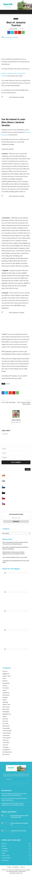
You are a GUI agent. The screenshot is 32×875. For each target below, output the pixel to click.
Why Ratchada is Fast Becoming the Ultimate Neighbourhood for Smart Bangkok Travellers (13, 553)
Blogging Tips (5, 673)
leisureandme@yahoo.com (19, 779)
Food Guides (5, 688)
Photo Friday (5, 709)
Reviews (4, 716)
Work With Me (16, 867)
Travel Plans (5, 740)
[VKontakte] (22, 783)
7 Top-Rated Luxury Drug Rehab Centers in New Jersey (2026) (15, 561)
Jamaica (8, 383)
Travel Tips (8, 15)
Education (4, 681)
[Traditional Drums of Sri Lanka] (5, 833)
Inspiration (5, 697)
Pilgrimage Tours (6, 714)
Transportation (6, 728)
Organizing (5, 702)
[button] (30, 12)
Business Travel (6, 676)
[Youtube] (26, 783)
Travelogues (5, 747)
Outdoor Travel (6, 704)
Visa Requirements (7, 752)
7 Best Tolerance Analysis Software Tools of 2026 (14, 557)
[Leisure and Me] (16, 5)
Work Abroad (5, 754)
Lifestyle (4, 700)
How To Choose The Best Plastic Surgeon (23, 403)
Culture (4, 678)
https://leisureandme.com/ (16, 422)
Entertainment (6, 683)
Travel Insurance (6, 737)
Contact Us (22, 867)
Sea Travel (5, 721)
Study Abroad (5, 726)
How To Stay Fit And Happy (8, 402)
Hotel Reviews (6, 695)
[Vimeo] (18, 783)
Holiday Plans (5, 692)
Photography (5, 711)
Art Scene (4, 671)
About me (9, 867)
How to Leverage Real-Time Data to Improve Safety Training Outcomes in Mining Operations (15, 543)
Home (3, 15)
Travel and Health (6, 730)
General (4, 690)
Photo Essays (5, 707)
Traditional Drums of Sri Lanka (18, 830)
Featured (4, 685)
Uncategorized (6, 749)
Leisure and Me (13, 28)
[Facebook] (5, 783)
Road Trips (5, 719)
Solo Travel (5, 723)
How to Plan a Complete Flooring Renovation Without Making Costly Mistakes (15, 548)
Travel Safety (5, 742)
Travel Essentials (6, 733)
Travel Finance (6, 735)
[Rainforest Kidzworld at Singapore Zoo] (5, 825)
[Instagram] (9, 783)
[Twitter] (13, 783)
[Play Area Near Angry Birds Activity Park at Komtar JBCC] (5, 817)
